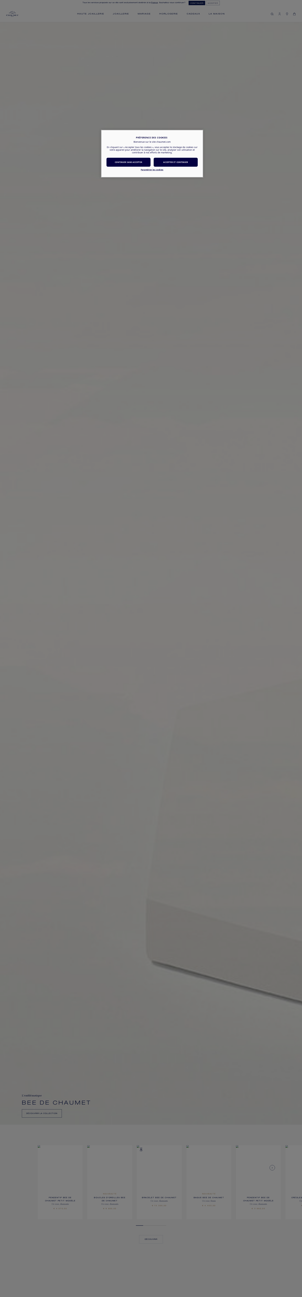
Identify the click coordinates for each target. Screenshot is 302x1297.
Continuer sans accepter (128, 162)
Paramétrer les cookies (152, 170)
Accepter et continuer (175, 162)
